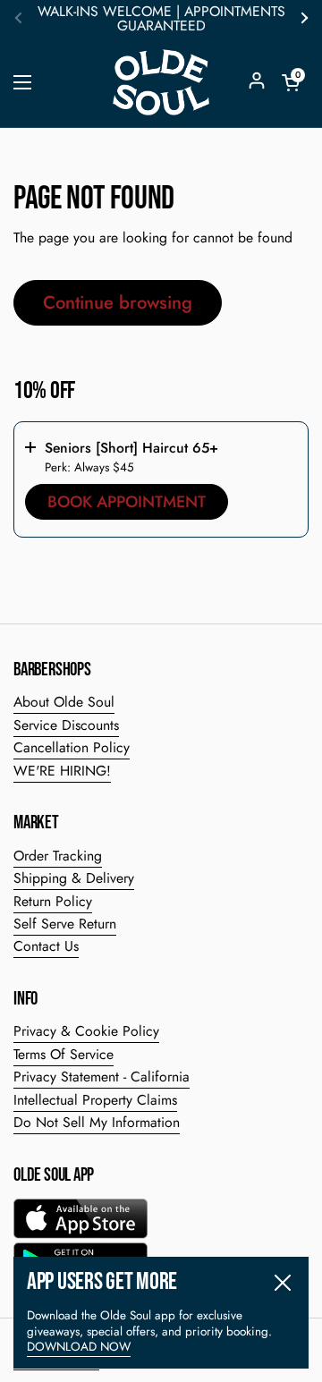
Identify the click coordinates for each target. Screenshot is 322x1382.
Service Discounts (66, 725)
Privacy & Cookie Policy (86, 1031)
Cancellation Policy (71, 747)
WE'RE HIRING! (62, 770)
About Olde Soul (63, 701)
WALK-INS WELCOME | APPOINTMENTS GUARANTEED (161, 18)
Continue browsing (117, 302)
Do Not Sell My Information (96, 1122)
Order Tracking (57, 855)
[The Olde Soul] (161, 82)
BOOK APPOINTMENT (126, 501)
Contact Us (46, 946)
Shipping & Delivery (73, 878)
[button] (291, 82)
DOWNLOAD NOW (79, 1346)
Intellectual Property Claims (95, 1099)
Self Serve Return (64, 923)
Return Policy (52, 901)
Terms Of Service (63, 1054)
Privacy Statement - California (101, 1076)
